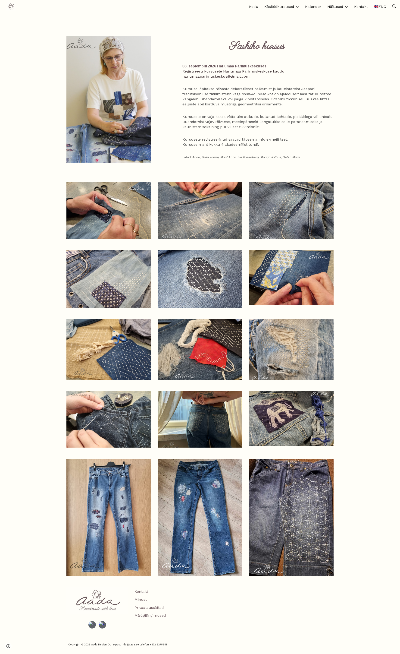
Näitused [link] (335, 6)
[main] (257, 46)
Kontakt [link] (361, 6)
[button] (394, 6)
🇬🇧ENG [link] (380, 6)
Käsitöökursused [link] (279, 6)
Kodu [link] (253, 6)
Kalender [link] (313, 6)
